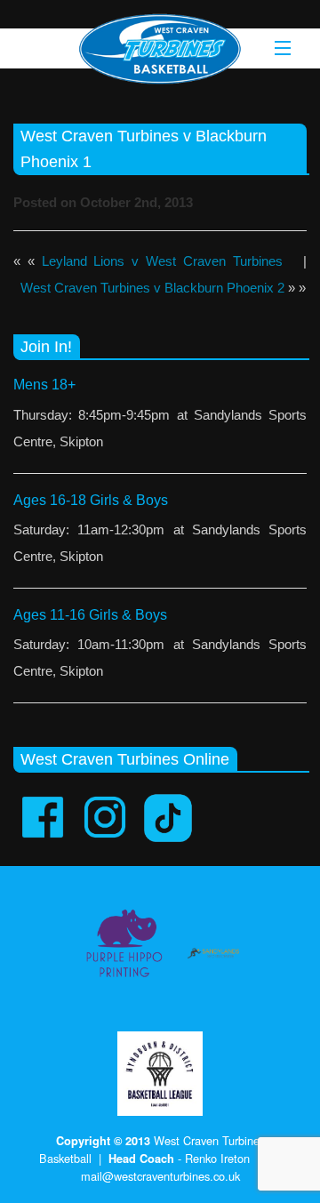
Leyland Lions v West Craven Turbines (162, 261)
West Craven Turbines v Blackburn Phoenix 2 (152, 287)
